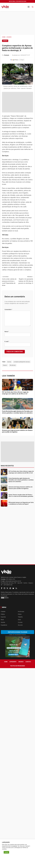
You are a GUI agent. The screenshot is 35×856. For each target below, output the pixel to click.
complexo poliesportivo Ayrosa (22, 361)
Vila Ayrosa (12, 365)
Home (3, 37)
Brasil (2, 619)
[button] (32, 7)
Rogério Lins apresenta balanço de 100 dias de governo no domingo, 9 (25, 281)
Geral (19, 619)
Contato (20, 622)
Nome (7, 331)
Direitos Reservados (6, 592)
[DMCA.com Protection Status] (17, 598)
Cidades (9, 37)
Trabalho (20, 617)
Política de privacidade (17, 665)
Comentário (8, 309)
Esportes (3, 617)
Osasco (5, 365)
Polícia (19, 614)
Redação (6, 55)
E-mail (7, 341)
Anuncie (20, 625)
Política (3, 614)
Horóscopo (21, 611)
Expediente (4, 625)
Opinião (3, 622)
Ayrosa (9, 361)
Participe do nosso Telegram (17, 632)
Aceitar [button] (6, 852)
